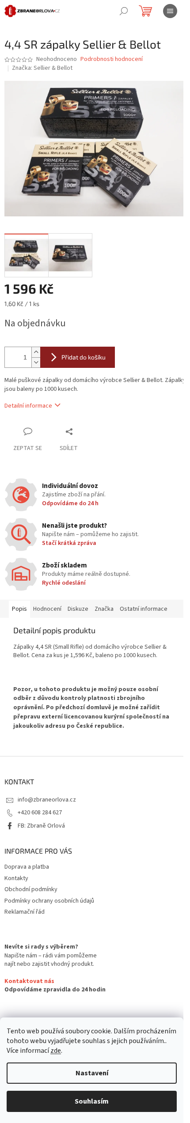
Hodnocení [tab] (47, 609)
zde (55, 1050)
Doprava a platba (26, 866)
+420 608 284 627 (40, 812)
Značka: (42, 68)
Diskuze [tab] (78, 609)
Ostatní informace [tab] (143, 609)
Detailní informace (28, 405)
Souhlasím (92, 1101)
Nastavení (92, 1073)
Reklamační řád (24, 911)
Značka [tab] (104, 609)
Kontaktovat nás (29, 981)
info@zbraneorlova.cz (47, 799)
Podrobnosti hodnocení (111, 59)
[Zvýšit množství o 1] (35, 352)
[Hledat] (124, 11)
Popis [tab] (19, 609)
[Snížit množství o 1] (35, 362)
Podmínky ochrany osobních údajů (49, 900)
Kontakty (16, 878)
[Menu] (170, 11)
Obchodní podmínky (30, 889)
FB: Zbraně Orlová (41, 825)
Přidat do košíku (83, 357)
